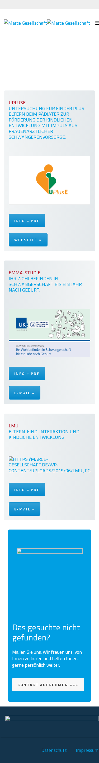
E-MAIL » (24, 393)
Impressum (87, 750)
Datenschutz (54, 750)
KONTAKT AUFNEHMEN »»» (48, 684)
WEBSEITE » (28, 239)
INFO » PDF (27, 220)
